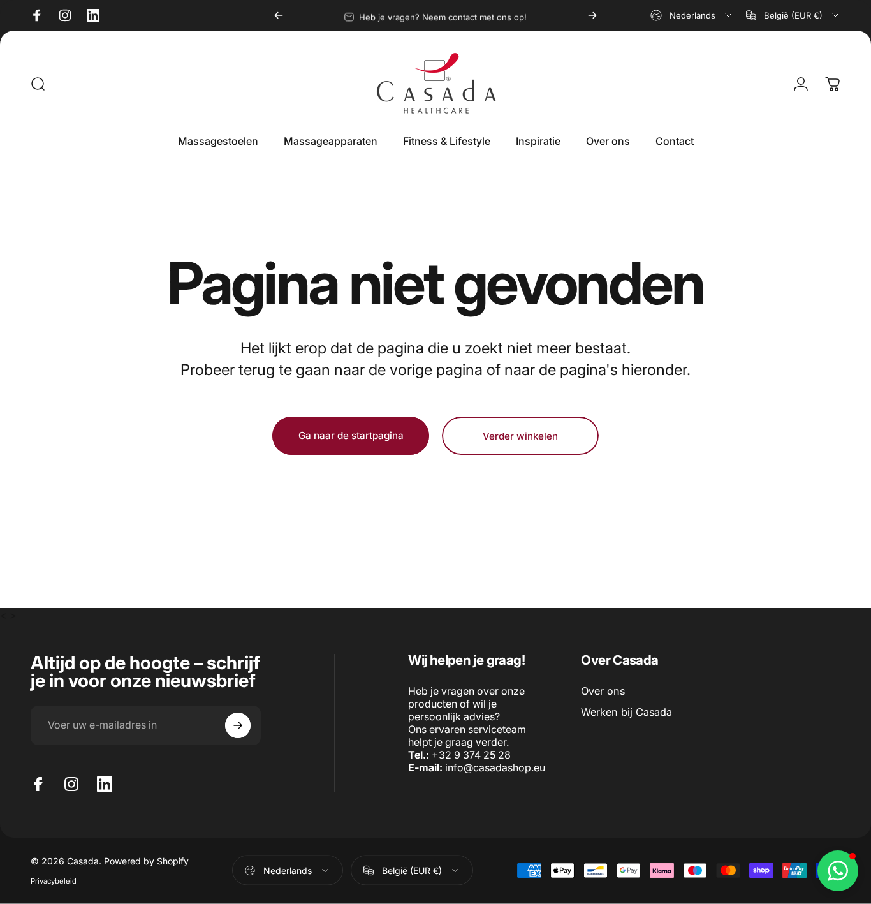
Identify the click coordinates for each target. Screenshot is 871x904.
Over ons (603, 691)
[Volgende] (592, 15)
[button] (837, 870)
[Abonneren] (238, 725)
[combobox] (691, 15)
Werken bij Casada (626, 712)
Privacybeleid (54, 881)
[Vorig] (279, 15)
